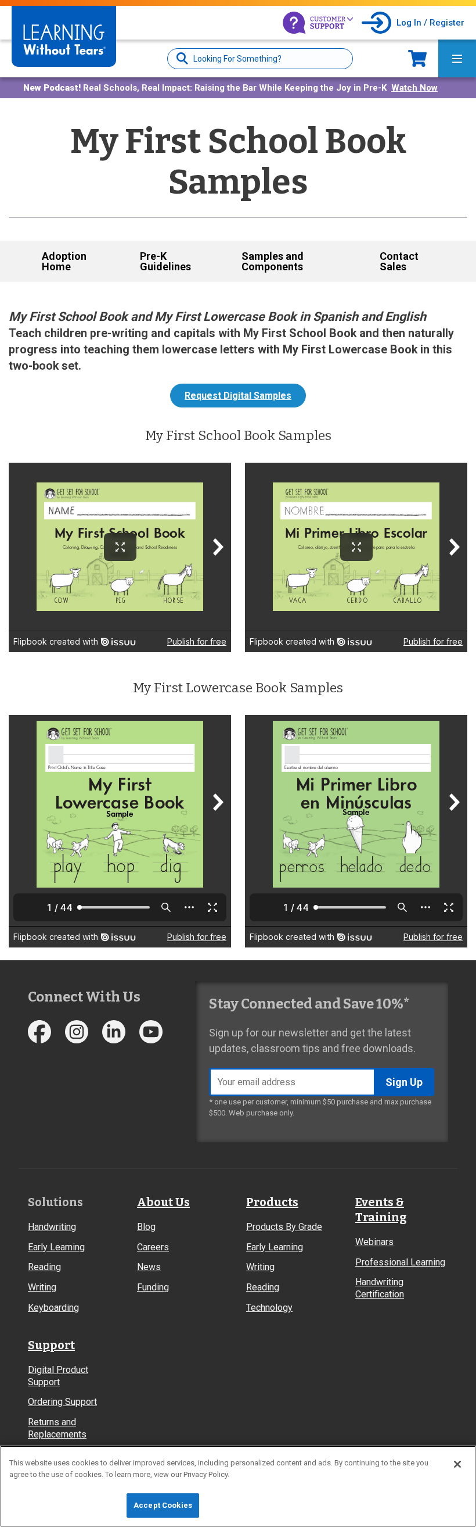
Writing (42, 1287)
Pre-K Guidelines (165, 261)
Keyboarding (53, 1307)
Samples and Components (272, 261)
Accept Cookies (163, 1505)
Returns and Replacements (57, 1428)
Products (272, 1202)
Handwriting (52, 1226)
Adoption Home (64, 261)
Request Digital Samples (238, 395)
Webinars (374, 1241)
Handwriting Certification (379, 1288)
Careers (153, 1247)
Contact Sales (399, 261)
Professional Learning (400, 1262)
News (149, 1266)
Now (417, 58)
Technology (269, 1307)
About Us (163, 1202)
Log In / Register (430, 22)
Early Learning (56, 1247)
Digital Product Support (58, 1375)
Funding (153, 1287)
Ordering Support (62, 1401)
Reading (44, 1266)
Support (51, 1345)
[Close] (457, 1464)
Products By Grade (284, 1226)
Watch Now (414, 88)
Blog (146, 1226)
